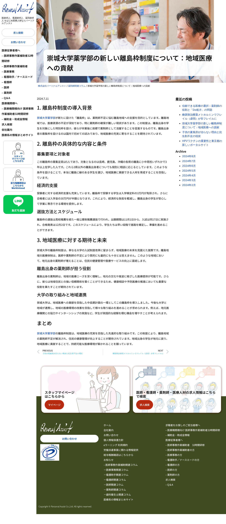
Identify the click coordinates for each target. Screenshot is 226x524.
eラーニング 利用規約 (116, 445)
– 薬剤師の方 (172, 474)
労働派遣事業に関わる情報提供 (121, 450)
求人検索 (7, 124)
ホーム (107, 425)
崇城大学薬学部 (46, 118)
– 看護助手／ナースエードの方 (182, 460)
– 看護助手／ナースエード (17, 77)
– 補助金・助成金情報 (15, 119)
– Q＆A (6, 98)
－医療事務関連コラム (116, 469)
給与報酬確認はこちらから (118, 455)
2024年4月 (189, 175)
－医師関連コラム (113, 484)
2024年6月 (189, 165)
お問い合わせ (111, 435)
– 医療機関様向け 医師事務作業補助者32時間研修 (18, 111)
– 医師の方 (171, 469)
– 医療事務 (8, 71)
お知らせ (108, 460)
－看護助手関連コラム (116, 474)
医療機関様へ (10, 103)
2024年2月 (189, 185)
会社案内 (7, 130)
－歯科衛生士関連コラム (117, 494)
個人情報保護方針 (113, 440)
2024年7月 (189, 161)
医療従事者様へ (11, 50)
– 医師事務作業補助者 (15, 66)
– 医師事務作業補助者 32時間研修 (185, 445)
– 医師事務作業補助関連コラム (121, 464)
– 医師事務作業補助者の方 (180, 450)
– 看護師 (7, 82)
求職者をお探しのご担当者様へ (182, 425)
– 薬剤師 (7, 93)
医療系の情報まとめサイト (17, 135)
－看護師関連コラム (115, 479)
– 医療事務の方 (173, 455)
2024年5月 (189, 170)
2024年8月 (189, 156)
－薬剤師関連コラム (115, 489)
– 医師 (5, 87)
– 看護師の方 (172, 464)
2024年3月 (189, 180)
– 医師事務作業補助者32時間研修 (17, 58)
